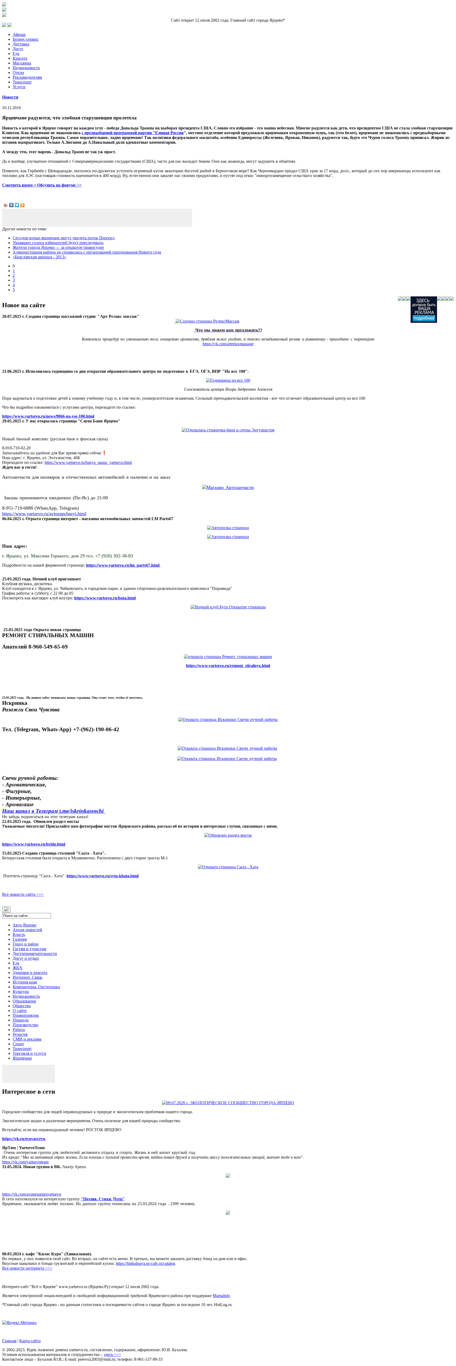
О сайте (20, 1010)
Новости (10, 97)
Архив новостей (27, 929)
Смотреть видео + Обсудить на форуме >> (42, 185)
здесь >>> (112, 1354)
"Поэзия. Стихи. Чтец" (103, 1199)
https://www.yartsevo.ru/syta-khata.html (102, 876)
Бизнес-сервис (26, 39)
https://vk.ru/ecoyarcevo (24, 1138)
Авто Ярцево (24, 925)
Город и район (26, 944)
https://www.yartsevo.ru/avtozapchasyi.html (44, 513)
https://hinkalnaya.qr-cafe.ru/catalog (145, 1263)
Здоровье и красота (30, 972)
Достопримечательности (35, 953)
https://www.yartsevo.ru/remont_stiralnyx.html (228, 665)
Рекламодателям (27, 77)
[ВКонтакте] (11, 205)
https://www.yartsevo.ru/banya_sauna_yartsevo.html (88, 462)
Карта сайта (30, 1341)
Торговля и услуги (29, 1053)
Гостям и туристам (29, 949)
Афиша (19, 34)
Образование (24, 1001)
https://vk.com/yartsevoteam (25, 1162)
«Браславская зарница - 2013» (39, 257)
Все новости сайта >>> (23, 894)
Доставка (21, 44)
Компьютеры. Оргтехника (36, 987)
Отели (18, 72)
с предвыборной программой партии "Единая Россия (133, 132)
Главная (9, 1341)
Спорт (18, 1044)
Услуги (19, 87)
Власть (19, 934)
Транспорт (22, 82)
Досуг (18, 48)
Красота (20, 58)
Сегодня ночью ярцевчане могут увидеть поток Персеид (64, 238)
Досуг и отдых (26, 958)
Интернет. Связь (27, 977)
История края (25, 982)
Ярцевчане (22, 1058)
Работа (19, 1029)
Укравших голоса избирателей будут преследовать (58, 242)
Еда (16, 53)
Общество (22, 1006)
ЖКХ (17, 968)
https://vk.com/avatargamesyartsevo (31, 1194)
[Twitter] (17, 205)
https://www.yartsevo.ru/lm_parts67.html (123, 565)
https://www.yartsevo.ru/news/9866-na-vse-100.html (48, 416)
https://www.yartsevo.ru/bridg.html (33, 844)
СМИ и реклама (27, 1039)
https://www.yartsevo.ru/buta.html (105, 598)
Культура (21, 991)
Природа (20, 1020)
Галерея (20, 939)
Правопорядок (26, 1015)
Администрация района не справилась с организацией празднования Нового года (87, 252)
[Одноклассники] (22, 205)
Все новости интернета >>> (27, 1268)
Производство (25, 1025)
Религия (20, 1034)
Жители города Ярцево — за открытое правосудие (58, 247)
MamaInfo (221, 1295)
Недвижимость (26, 68)
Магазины (22, 63)
